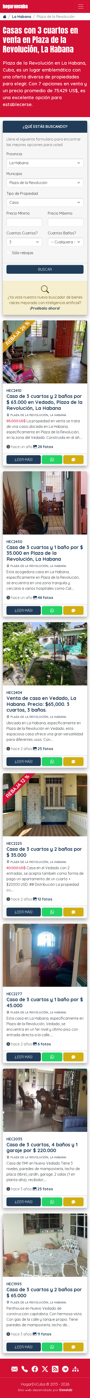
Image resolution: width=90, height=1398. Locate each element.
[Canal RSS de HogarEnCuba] (55, 1369)
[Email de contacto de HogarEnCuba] (14, 1369)
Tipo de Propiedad (22, 193)
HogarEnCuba (15, 6)
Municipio (14, 173)
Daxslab (65, 1390)
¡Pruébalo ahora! (45, 308)
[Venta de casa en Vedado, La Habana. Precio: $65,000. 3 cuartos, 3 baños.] (45, 653)
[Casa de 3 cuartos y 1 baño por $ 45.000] (45, 954)
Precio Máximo (60, 213)
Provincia (14, 154)
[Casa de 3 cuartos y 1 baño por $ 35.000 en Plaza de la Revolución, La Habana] (45, 502)
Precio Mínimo (18, 213)
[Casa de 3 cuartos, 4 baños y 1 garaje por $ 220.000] (45, 1099)
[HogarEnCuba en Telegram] (65, 1369)
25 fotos (45, 748)
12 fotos (44, 899)
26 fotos (45, 446)
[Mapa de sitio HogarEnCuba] (75, 1369)
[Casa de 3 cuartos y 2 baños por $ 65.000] (45, 1245)
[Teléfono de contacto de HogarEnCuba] (24, 1369)
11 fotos (43, 1334)
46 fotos (45, 597)
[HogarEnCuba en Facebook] (35, 1369)
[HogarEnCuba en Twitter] (45, 1369)
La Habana (21, 16)
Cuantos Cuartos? (21, 233)
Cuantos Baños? (62, 233)
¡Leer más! (24, 459)
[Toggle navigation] (80, 6)
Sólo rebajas (22, 252)
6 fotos (44, 1044)
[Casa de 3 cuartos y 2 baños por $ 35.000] (45, 804)
